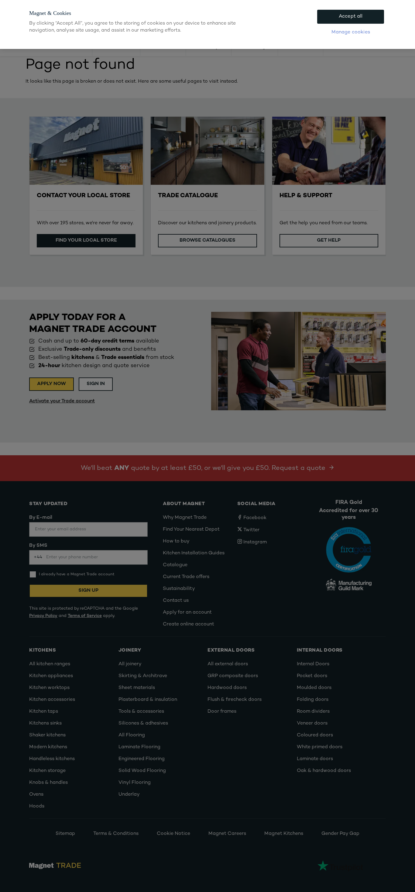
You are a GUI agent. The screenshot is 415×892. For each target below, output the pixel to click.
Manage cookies (350, 32)
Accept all (351, 16)
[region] (207, 24)
